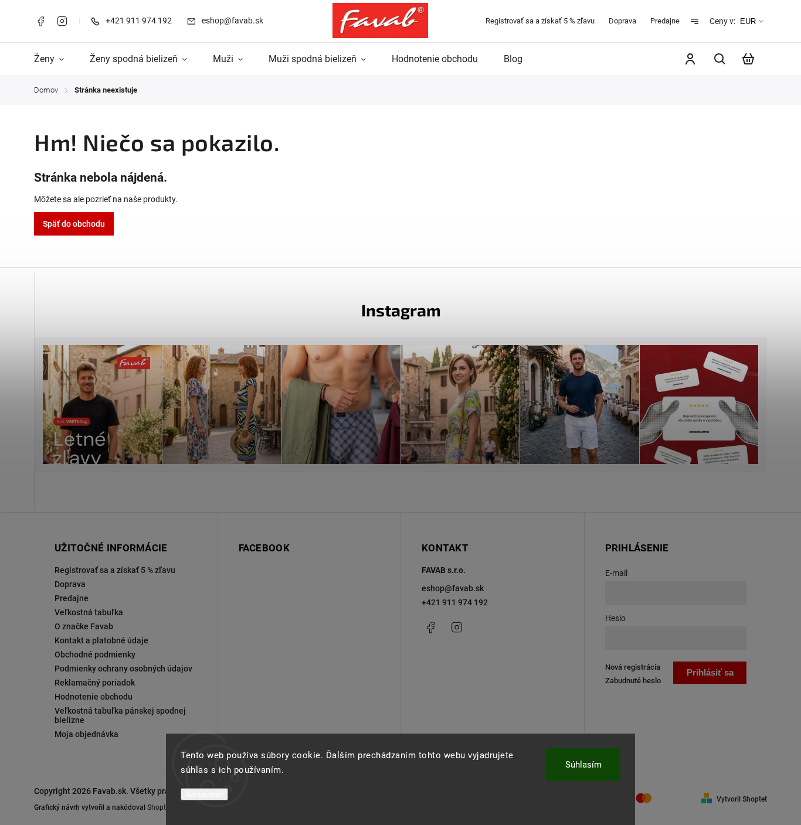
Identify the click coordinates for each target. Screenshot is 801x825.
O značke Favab (84, 626)
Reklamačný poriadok (95, 682)
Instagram (62, 21)
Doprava (622, 20)
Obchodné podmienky (95, 654)
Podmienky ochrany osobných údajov (123, 668)
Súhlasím (583, 764)
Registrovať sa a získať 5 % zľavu (540, 20)
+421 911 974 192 (455, 602)
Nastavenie (204, 794)
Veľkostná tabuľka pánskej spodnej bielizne (120, 715)
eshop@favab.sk (453, 588)
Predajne (665, 20)
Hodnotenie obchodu (94, 696)
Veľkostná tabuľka (89, 612)
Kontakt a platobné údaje (101, 640)
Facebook (40, 21)
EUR (748, 21)
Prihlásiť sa (710, 672)
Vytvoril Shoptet (742, 799)
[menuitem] (55, 59)
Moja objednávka (86, 734)
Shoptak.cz (164, 807)
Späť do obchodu (74, 224)
